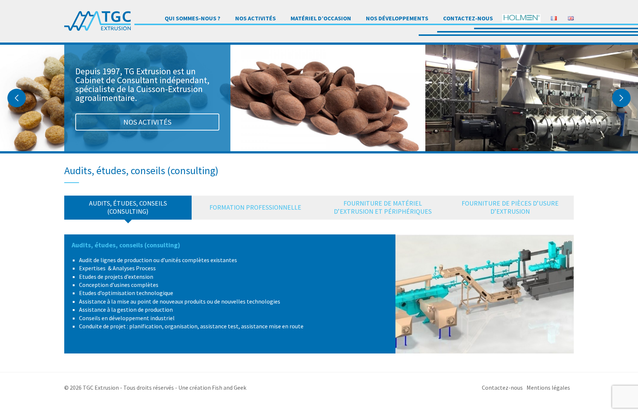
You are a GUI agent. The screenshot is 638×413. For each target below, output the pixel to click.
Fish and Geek (229, 387)
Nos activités (255, 18)
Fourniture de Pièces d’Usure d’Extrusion (510, 207)
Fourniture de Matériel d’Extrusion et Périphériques (383, 207)
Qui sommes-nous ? (192, 18)
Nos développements (397, 18)
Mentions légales (548, 387)
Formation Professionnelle (255, 207)
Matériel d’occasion (321, 18)
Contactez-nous (468, 18)
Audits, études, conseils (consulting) (128, 207)
